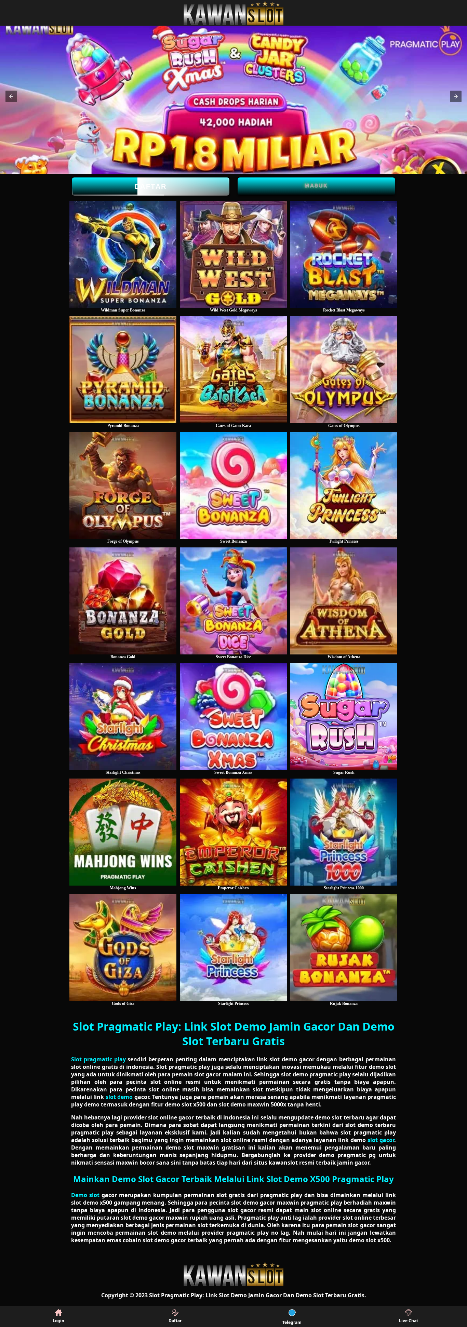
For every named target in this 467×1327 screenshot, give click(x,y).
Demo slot (85, 1195)
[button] (11, 96)
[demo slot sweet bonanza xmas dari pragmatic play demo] (233, 716)
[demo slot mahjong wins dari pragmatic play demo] (122, 832)
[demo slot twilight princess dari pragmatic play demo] (343, 485)
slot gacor (381, 1140)
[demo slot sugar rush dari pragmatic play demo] (343, 716)
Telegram (292, 1322)
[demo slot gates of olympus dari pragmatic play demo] (343, 369)
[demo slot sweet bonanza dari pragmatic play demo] (233, 485)
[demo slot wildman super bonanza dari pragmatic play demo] (122, 254)
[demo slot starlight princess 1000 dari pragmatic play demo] (343, 832)
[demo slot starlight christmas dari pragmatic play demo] (122, 716)
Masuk (316, 185)
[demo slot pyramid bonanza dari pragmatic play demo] (122, 369)
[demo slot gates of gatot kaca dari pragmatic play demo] (233, 369)
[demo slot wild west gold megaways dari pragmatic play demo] (233, 254)
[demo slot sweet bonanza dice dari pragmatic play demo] (233, 600)
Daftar (151, 186)
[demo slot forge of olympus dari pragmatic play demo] (122, 485)
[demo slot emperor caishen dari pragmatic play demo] (233, 832)
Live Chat (408, 1321)
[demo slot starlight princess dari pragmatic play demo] (233, 947)
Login (58, 1321)
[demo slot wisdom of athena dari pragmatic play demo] (343, 600)
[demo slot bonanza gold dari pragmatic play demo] (122, 600)
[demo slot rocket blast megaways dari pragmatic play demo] (343, 254)
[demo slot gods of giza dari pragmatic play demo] (122, 947)
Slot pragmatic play (98, 1059)
